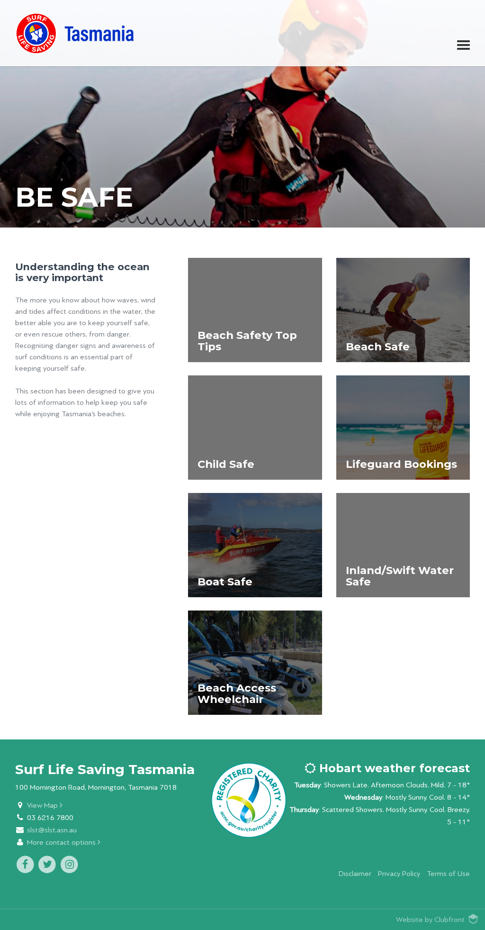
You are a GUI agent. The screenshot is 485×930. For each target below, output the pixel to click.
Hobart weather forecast (393, 768)
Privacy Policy (399, 874)
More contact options (62, 843)
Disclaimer (355, 874)
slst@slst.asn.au (52, 830)
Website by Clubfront (430, 920)
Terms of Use (448, 874)
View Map (43, 806)
